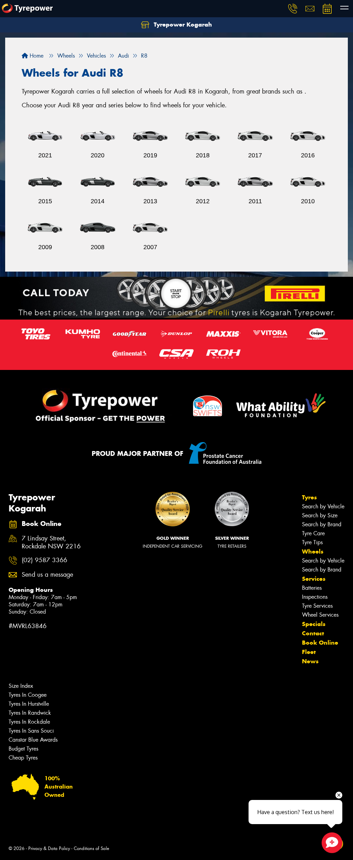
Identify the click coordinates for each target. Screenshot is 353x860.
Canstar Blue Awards (33, 739)
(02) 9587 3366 (44, 560)
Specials (313, 624)
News (310, 661)
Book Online (320, 642)
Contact (313, 633)
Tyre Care (313, 533)
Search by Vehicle (323, 506)
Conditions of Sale (91, 848)
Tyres (309, 497)
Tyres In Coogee (28, 694)
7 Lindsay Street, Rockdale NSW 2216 (51, 542)
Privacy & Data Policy (49, 848)
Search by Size (319, 515)
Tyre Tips (312, 542)
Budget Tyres (23, 748)
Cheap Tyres (23, 757)
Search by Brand (321, 524)
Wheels (312, 551)
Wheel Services (320, 614)
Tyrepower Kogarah (182, 24)
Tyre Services (317, 605)
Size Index (21, 686)
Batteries (312, 588)
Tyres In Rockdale (29, 721)
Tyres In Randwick (30, 712)
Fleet (309, 652)
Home (35, 55)
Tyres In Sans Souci (31, 730)
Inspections (314, 596)
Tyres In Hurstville (29, 703)
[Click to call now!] (293, 8)
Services (313, 579)
